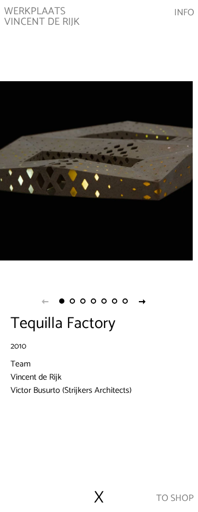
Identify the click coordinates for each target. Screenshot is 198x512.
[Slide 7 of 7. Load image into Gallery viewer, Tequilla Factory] (125, 301)
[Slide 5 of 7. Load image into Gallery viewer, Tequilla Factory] (104, 301)
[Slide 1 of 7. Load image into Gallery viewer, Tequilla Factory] (62, 301)
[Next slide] (142, 301)
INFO (184, 13)
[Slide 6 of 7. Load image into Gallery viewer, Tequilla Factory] (115, 301)
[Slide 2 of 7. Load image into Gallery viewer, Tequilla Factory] (73, 301)
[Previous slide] (45, 301)
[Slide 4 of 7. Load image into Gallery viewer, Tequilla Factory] (94, 301)
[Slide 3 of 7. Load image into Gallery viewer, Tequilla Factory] (83, 301)
